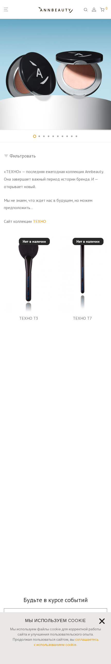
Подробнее (28, 325)
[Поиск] (88, 9)
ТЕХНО (39, 221)
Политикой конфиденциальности (71, 607)
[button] (101, 553)
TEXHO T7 (82, 318)
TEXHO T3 (28, 318)
